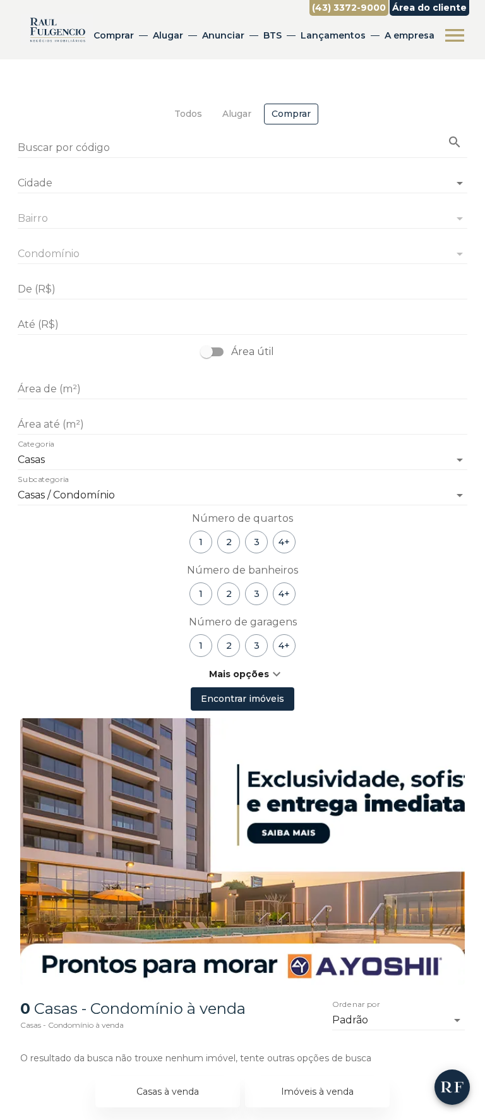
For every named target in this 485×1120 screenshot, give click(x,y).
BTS (272, 35)
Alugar (168, 35)
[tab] (188, 114)
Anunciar (223, 35)
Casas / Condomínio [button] (66, 495)
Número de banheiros (242, 570)
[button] (242, 674)
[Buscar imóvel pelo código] (454, 142)
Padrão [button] (350, 1020)
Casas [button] (31, 460)
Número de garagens (243, 622)
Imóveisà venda (317, 1091)
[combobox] (242, 178)
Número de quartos (242, 518)
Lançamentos (333, 35)
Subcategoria (43, 480)
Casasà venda (167, 1091)
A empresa (409, 35)
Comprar (113, 35)
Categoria (36, 445)
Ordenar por (356, 1005)
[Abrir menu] (454, 35)
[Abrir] (460, 183)
